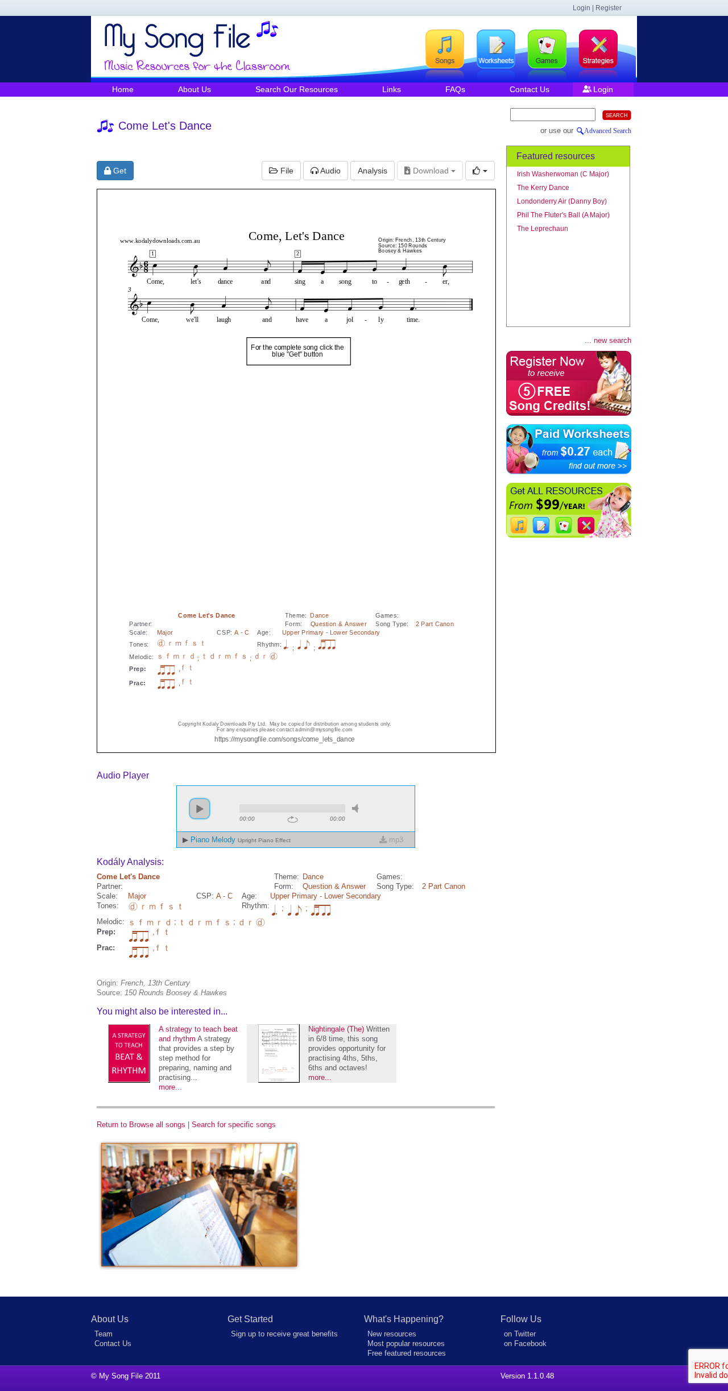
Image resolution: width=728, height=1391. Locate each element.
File (285, 170)
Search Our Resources (296, 89)
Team (103, 1334)
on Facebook (525, 1343)
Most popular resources (406, 1343)
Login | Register (597, 8)
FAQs (455, 89)
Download (431, 170)
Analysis (372, 170)
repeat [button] (293, 819)
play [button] (199, 808)
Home (123, 89)
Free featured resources (406, 1353)
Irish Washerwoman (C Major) (563, 174)
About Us (194, 89)
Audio (329, 170)
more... (170, 1087)
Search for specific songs (234, 1124)
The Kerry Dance (543, 188)
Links (391, 89)
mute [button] (357, 808)
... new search (608, 340)
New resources (391, 1334)
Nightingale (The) (336, 1029)
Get (118, 170)
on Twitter (520, 1334)
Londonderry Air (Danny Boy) (562, 201)
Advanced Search (607, 131)
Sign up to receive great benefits (284, 1334)
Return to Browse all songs (141, 1124)
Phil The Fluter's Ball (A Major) (563, 215)
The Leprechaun (542, 229)
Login (603, 89)
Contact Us (529, 89)
